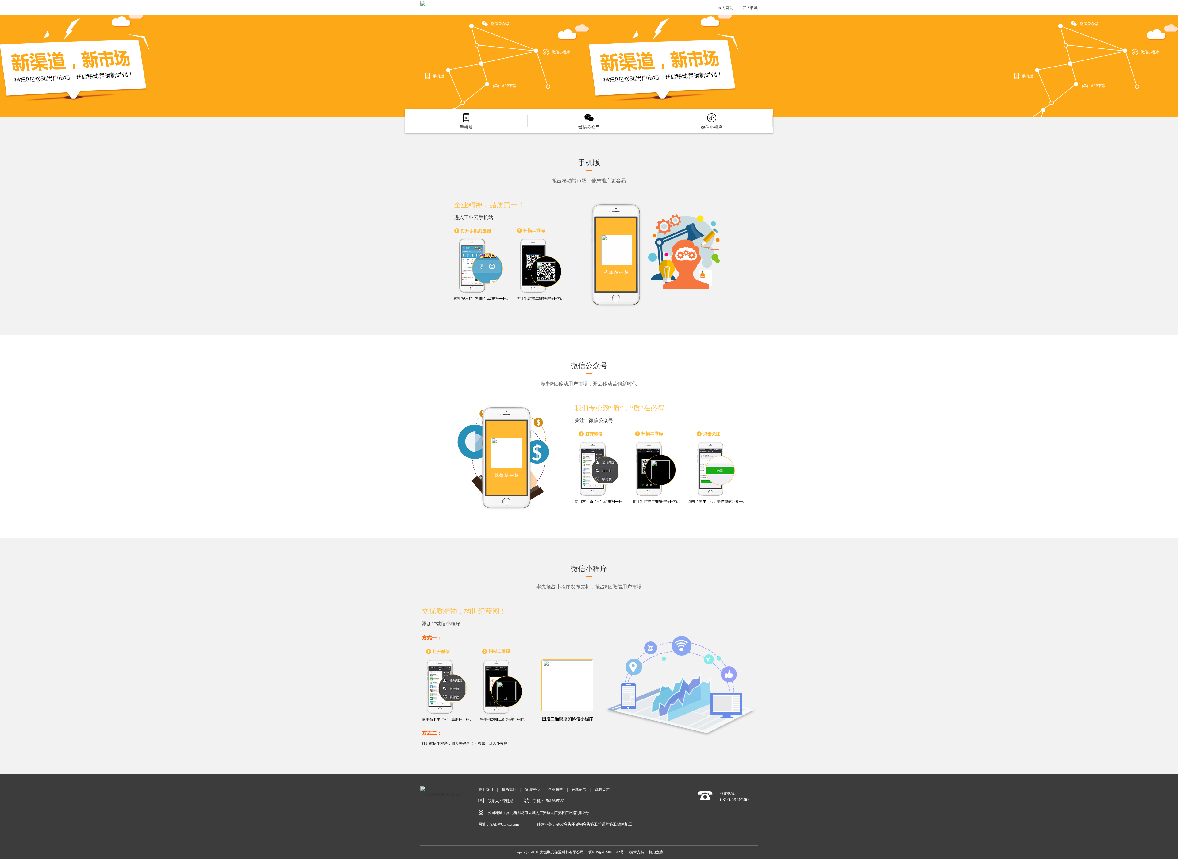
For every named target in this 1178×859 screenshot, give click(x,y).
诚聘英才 (602, 789)
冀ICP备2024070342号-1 (607, 852)
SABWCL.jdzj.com (504, 824)
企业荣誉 (555, 789)
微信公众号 (589, 127)
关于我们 (485, 789)
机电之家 (656, 852)
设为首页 (725, 8)
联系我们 (509, 789)
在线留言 (579, 789)
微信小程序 (711, 127)
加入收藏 (750, 8)
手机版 (466, 127)
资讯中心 (532, 789)
